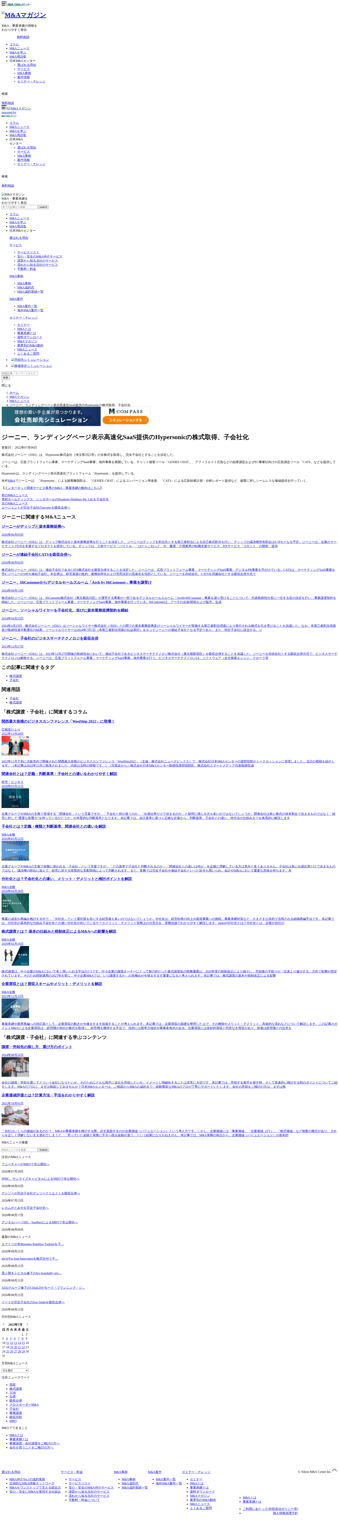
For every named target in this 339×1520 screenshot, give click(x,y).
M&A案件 (16, 299)
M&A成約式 (25, 287)
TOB (12, 1392)
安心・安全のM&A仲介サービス (39, 256)
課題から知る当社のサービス (37, 260)
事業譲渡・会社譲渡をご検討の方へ (34, 1443)
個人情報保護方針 (285, 1513)
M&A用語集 (17, 56)
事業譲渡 (15, 1413)
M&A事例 (24, 73)
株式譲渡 (15, 676)
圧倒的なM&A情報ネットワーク (32, 1483)
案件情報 (23, 77)
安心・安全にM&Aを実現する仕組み (35, 1491)
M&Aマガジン (27, 341)
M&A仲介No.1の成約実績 (27, 1479)
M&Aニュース (19, 48)
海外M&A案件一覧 (30, 310)
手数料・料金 (26, 269)
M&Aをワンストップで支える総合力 (35, 1487)
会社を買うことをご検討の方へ (31, 1447)
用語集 (17, 135)
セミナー (23, 324)
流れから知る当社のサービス (37, 264)
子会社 (14, 680)
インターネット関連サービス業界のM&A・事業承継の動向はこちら (52, 488)
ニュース (19, 127)
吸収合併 (15, 1400)
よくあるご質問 (28, 353)
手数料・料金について (84, 1500)
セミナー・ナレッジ (31, 81)
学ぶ (17, 131)
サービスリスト (28, 252)
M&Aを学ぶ (17, 52)
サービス (23, 69)
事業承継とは (26, 333)
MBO (13, 1421)
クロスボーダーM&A (24, 1404)
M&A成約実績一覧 (30, 291)
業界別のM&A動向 (30, 345)
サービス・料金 (72, 1472)
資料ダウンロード (29, 337)
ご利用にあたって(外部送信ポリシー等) (270, 1509)
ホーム (14, 392)
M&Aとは (24, 329)
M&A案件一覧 (27, 306)
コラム (14, 44)
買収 (12, 1384)
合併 (12, 1396)
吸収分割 (15, 1417)
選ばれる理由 (26, 65)
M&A (11, 480)
